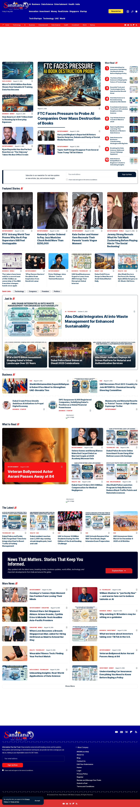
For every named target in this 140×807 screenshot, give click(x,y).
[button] (37, 801)
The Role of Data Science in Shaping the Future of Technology (118, 80)
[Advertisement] (70, 43)
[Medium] (131, 25)
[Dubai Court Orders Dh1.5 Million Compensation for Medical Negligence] (87, 471)
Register (80, 777)
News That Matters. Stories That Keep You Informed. (45, 562)
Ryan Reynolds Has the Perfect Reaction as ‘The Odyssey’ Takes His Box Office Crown (17, 152)
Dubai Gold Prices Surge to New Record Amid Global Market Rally (104, 277)
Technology (17, 25)
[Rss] (136, 25)
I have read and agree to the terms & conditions (83, 179)
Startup (92, 25)
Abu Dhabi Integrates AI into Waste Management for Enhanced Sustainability (96, 321)
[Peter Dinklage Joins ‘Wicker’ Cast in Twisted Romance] (58, 261)
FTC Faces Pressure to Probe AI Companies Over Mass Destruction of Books (69, 118)
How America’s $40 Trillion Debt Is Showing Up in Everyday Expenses (17, 119)
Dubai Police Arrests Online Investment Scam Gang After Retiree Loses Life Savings (120, 453)
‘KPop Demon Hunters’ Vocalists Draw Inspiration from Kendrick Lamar (35, 277)
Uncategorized (115, 482)
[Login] (127, 11)
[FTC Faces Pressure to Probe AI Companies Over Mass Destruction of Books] (69, 84)
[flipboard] (133, 25)
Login (79, 771)
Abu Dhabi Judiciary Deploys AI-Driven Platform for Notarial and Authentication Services (113, 360)
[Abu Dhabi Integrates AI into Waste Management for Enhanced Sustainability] (33, 319)
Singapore (45, 608)
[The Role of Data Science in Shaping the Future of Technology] (134, 80)
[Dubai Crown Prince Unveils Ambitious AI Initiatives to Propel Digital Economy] (6, 405)
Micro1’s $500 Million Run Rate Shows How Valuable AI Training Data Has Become (17, 87)
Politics (57, 291)
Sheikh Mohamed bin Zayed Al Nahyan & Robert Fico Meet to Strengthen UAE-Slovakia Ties (49, 387)
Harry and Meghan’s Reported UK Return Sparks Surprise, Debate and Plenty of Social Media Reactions (78, 137)
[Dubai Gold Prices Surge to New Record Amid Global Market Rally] (105, 261)
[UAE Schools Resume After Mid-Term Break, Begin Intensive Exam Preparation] (98, 521)
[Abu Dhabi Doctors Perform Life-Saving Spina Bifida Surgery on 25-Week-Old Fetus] (128, 261)
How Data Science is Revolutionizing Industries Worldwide (118, 100)
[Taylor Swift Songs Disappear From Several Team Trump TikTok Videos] (46, 150)
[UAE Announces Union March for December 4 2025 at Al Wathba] (125, 521)
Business (32, 25)
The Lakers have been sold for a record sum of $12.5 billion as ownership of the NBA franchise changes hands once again (11, 280)
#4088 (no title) (83, 752)
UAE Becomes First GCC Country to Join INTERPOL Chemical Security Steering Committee (118, 387)
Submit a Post (82, 783)
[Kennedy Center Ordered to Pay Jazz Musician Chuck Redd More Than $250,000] (52, 210)
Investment (75, 25)
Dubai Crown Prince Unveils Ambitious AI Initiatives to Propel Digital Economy (28, 403)
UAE (101, 271)
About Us (80, 755)
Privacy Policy (82, 774)
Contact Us (81, 761)
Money (12, 114)
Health (66, 25)
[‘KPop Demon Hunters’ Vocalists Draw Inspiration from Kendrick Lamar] (35, 261)
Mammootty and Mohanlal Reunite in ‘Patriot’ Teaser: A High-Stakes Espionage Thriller (121, 403)
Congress (33, 291)
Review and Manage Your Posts (89, 780)
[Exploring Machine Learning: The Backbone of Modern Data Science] (134, 129)
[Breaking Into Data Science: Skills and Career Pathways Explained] (134, 150)
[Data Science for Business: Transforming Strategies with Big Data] (134, 139)
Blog (78, 758)
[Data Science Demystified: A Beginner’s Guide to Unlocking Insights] (134, 161)
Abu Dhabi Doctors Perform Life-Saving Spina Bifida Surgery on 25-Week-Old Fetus (127, 277)
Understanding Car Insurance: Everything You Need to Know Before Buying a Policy (116, 674)
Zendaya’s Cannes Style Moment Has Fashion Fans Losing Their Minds (47, 596)
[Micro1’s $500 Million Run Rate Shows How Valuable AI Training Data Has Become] (17, 70)
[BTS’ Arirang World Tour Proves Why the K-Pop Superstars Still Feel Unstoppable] (17, 210)
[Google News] (128, 25)
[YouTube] (125, 25)
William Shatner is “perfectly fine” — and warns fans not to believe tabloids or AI (118, 596)
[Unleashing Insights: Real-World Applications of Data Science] (14, 673)
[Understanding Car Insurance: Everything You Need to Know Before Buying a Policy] (134, 69)
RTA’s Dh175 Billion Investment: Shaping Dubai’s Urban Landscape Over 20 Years (24, 360)
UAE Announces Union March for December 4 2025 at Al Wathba (123, 538)
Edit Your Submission (85, 764)
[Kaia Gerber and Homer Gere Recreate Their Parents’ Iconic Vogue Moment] (87, 210)
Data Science (56, 25)
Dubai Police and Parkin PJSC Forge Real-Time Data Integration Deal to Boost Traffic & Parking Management (14, 541)
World (85, 25)
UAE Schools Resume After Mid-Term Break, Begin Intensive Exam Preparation (97, 538)
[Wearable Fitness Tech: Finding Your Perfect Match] (14, 653)
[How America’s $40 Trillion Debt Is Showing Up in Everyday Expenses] (17, 103)
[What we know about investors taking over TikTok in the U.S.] (84, 633)
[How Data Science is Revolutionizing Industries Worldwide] (134, 100)
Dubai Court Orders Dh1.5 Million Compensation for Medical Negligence (87, 487)
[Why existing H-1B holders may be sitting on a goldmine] (84, 614)
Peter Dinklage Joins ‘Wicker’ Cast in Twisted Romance (57, 276)
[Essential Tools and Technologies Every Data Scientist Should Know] (134, 89)
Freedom (45, 291)
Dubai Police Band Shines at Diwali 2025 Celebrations (66, 362)
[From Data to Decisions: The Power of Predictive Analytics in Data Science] (134, 109)
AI (24, 25)
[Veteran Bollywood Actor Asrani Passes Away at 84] (35, 456)
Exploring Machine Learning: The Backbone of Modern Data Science (118, 130)
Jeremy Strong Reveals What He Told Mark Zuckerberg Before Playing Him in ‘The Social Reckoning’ (122, 240)
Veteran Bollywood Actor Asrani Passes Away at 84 (31, 474)
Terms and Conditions (85, 786)
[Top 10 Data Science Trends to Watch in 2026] (134, 120)
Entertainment (43, 25)
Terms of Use (15, 802)
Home (7, 25)
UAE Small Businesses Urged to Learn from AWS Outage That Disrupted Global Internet (81, 278)
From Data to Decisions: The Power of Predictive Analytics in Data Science (119, 110)
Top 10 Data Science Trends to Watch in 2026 (117, 119)
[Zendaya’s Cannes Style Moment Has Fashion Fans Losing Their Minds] (14, 594)
